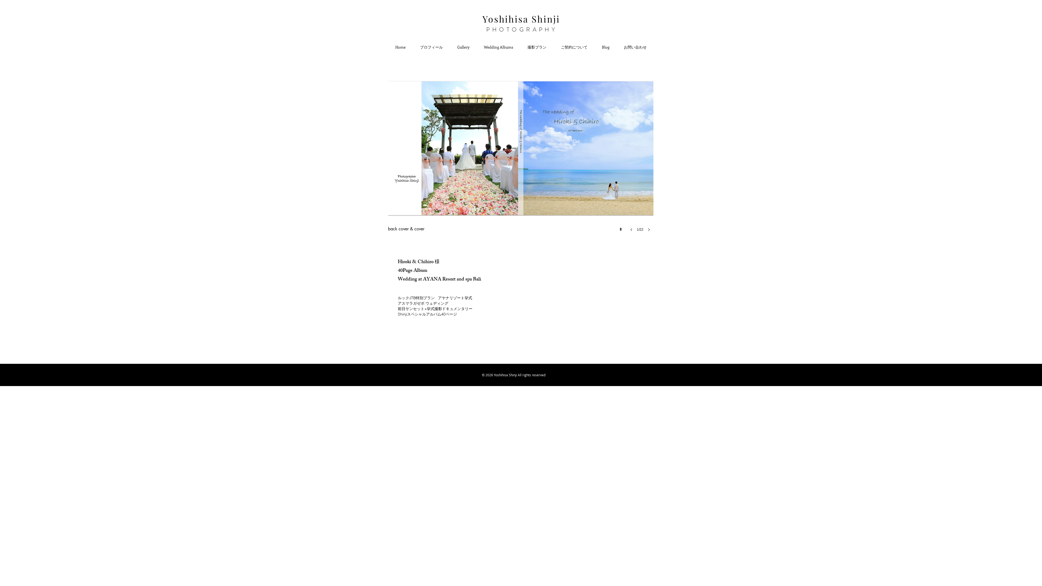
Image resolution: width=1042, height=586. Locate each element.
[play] (621, 228)
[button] (520, 157)
